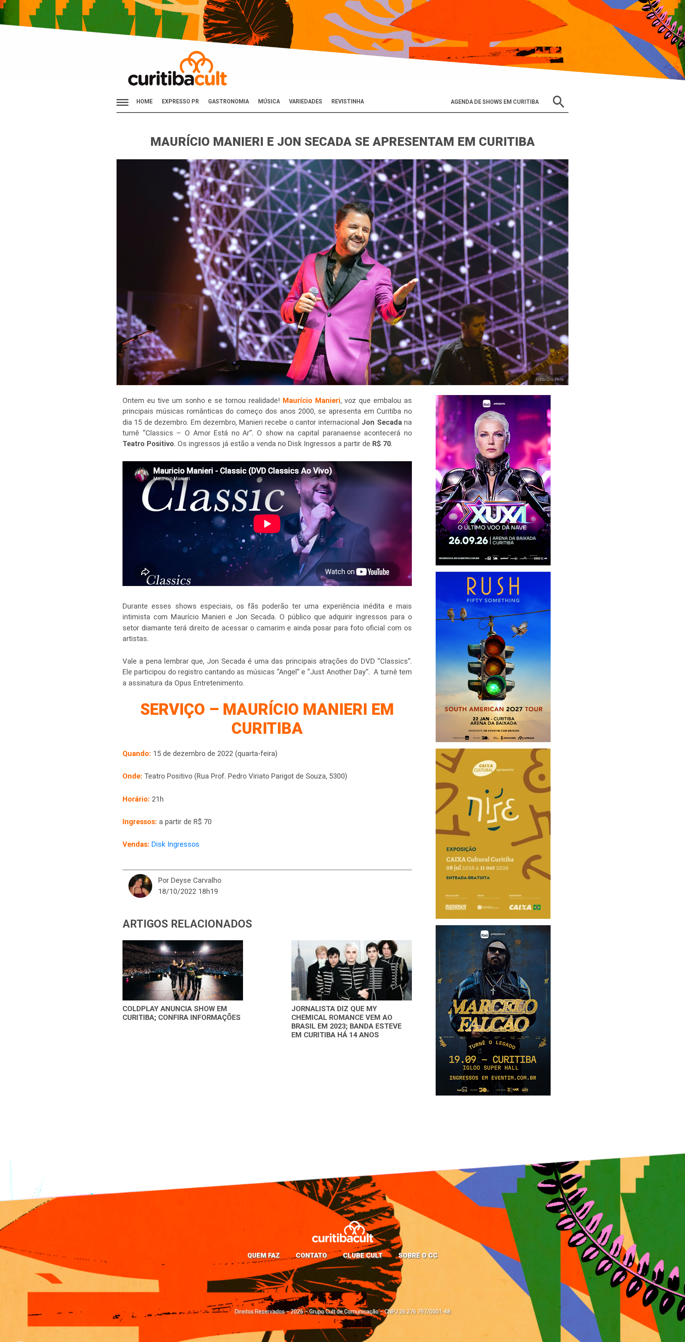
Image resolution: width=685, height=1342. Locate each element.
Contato (311, 1255)
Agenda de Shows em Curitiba (495, 102)
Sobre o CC (418, 1255)
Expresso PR (180, 101)
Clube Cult (363, 1255)
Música (269, 101)
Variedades (305, 101)
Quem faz (263, 1255)
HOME (144, 101)
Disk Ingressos (175, 844)
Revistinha (347, 101)
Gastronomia (228, 101)
